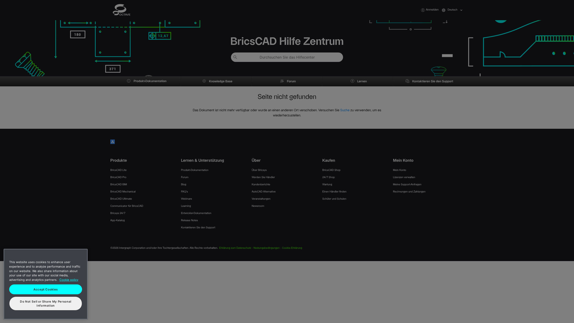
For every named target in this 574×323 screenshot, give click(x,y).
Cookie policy (68, 280)
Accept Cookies (45, 289)
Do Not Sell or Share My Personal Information (45, 303)
